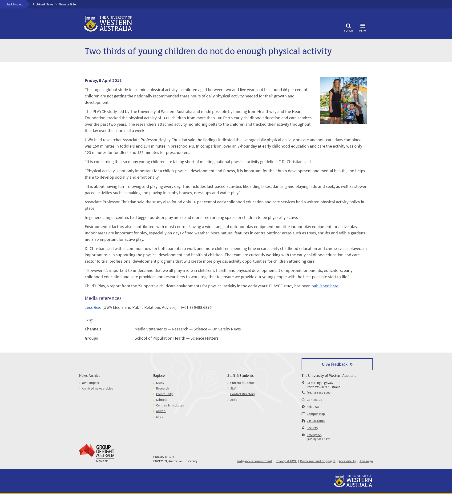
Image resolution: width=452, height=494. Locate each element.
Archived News (43, 4)
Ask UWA (313, 407)
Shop (159, 416)
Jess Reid (93, 307)
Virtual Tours (316, 421)
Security (312, 428)
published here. (325, 286)
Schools (161, 400)
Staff (233, 388)
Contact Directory (242, 394)
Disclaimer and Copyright (317, 461)
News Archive (89, 375)
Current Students (242, 383)
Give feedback (334, 364)
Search (348, 30)
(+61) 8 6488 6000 (319, 392)
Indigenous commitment (254, 461)
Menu (362, 30)
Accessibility (347, 461)
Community (164, 394)
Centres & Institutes (170, 405)
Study (160, 383)
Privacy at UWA (286, 461)
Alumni (161, 411)
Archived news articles (97, 388)
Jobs (233, 400)
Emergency (314, 435)
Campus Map (316, 414)
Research (162, 388)
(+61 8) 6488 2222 (319, 439)
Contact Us (314, 400)
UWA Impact (14, 4)
